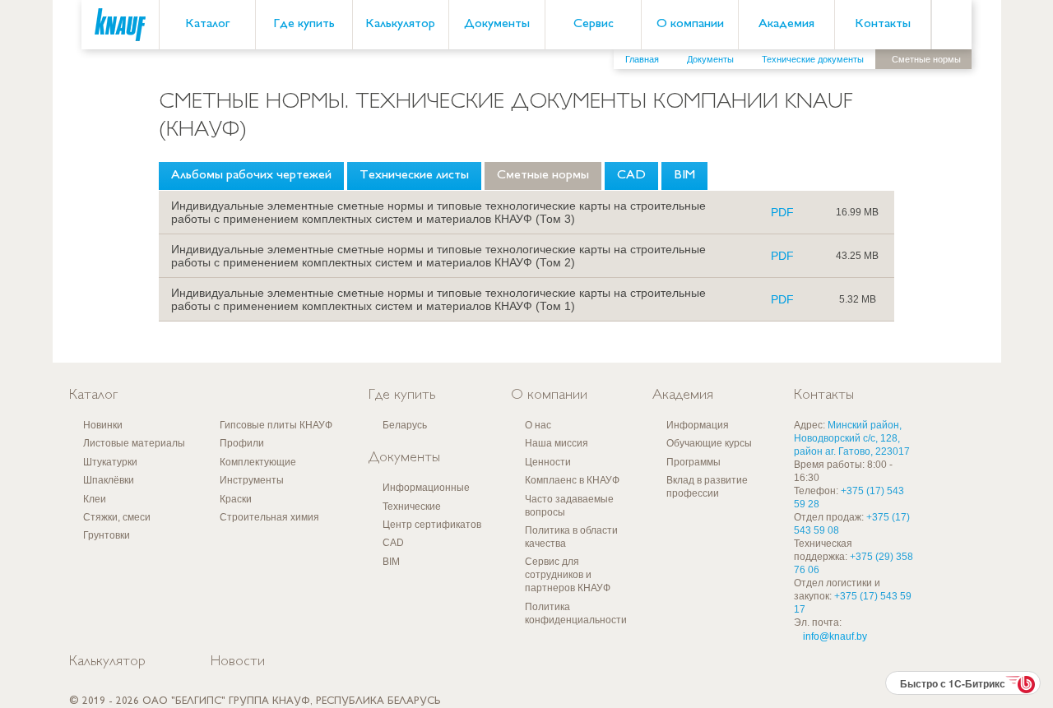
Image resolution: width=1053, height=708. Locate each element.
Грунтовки (106, 535)
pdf (782, 212)
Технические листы (414, 175)
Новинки (103, 425)
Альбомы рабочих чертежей (251, 175)
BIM (684, 175)
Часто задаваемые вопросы (569, 505)
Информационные (426, 487)
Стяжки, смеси (117, 517)
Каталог (207, 24)
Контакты (883, 24)
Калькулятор (400, 24)
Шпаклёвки (108, 480)
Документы (497, 24)
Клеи (94, 499)
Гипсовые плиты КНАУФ (276, 425)
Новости (238, 662)
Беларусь (405, 425)
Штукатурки (110, 462)
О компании (690, 24)
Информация (697, 425)
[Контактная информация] (1007, 124)
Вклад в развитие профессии (707, 486)
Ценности (548, 462)
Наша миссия (556, 443)
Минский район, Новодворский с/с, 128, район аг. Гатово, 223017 (852, 438)
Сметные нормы (543, 175)
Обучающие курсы (709, 443)
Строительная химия (269, 517)
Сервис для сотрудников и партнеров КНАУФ (567, 575)
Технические (412, 506)
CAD (631, 175)
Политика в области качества (571, 537)
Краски (236, 499)
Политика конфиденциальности (576, 613)
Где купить (304, 24)
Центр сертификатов (432, 524)
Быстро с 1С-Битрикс (952, 683)
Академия (786, 24)
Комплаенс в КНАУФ (572, 480)
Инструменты (252, 480)
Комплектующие (258, 462)
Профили (242, 443)
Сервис (593, 24)
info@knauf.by (835, 636)
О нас (538, 425)
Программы (693, 462)
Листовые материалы (134, 443)
